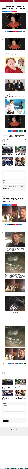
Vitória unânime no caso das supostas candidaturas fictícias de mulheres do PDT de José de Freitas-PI (7, 165)
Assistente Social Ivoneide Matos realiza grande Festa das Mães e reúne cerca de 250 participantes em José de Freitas (20, 165)
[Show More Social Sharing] (17, 11)
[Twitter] (2, 34)
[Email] (2, 39)
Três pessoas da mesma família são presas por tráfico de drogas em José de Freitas (8, 368)
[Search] (25, 1)
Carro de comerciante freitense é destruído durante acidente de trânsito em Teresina (19, 135)
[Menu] (2, 1)
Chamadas (3, 196)
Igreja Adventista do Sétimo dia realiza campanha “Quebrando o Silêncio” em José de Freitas (7, 154)
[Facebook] (2, 32)
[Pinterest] (2, 37)
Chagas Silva (8, 139)
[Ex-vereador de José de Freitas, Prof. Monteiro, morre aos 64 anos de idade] (14, 21)
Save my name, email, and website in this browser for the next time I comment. (13, 186)
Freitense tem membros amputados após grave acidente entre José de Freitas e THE (8, 135)
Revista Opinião (18, 433)
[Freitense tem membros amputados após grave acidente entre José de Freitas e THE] (14, 214)
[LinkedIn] (2, 36)
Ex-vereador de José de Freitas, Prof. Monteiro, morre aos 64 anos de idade (20, 368)
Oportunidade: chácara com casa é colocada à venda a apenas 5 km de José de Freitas (20, 154)
